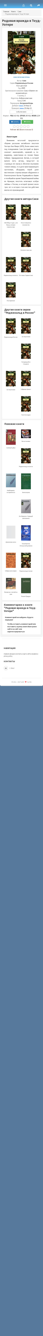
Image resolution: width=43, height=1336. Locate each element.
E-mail (12, 668)
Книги (13, 11)
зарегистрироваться (16, 631)
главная (6, 654)
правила (34, 654)
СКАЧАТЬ (16, 122)
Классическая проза (22, 77)
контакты (19, 654)
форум (12, 654)
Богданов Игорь (26, 103)
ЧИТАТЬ (28, 122)
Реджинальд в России (24, 83)
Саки (19, 11)
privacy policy (8, 656)
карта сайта (27, 654)
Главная (6, 11)
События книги (21, 112)
